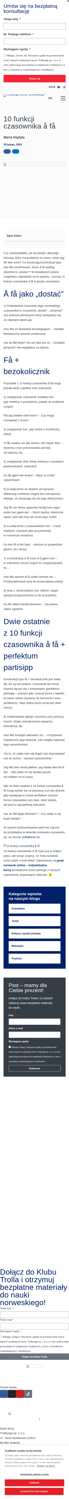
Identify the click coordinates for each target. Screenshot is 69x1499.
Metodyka (17, 946)
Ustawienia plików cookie (34, 1474)
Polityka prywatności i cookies (19, 1419)
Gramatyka (18, 908)
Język (15, 921)
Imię (11, 1015)
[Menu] (63, 98)
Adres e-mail (16, 1028)
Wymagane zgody (16, 49)
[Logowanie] (64, 87)
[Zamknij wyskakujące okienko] (68, 1)
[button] (7, 151)
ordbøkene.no (31, 837)
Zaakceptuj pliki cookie (34, 1491)
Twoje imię (11, 19)
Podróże (17, 958)
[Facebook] (4, 1394)
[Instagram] (12, 1394)
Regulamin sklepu (52, 1419)
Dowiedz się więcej (46, 1466)
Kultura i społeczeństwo (26, 933)
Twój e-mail (6, 1319)
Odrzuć (34, 1483)
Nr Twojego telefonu (18, 34)
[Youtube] (20, 1394)
